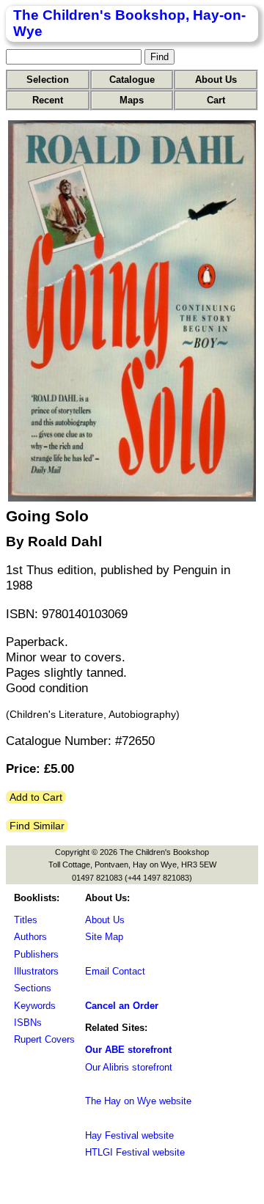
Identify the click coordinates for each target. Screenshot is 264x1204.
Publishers (36, 954)
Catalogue (132, 79)
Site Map (104, 936)
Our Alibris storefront (128, 1067)
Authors (30, 936)
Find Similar (37, 826)
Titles (25, 919)
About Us (216, 79)
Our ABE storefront (128, 1049)
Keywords (35, 1005)
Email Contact (115, 971)
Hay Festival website (129, 1135)
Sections (32, 988)
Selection (47, 79)
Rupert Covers (44, 1039)
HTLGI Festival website (135, 1152)
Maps (132, 100)
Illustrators (36, 971)
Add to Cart (36, 797)
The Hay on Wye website (138, 1100)
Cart (216, 100)
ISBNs (28, 1022)
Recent (47, 100)
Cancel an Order (121, 1005)
